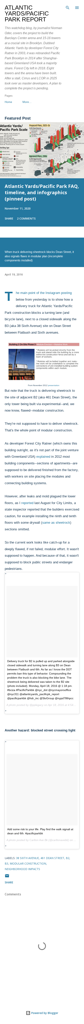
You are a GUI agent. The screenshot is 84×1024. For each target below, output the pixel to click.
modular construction (28, 863)
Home (8, 101)
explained (43, 456)
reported (27, 503)
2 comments (26, 218)
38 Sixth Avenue (27, 858)
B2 (67, 858)
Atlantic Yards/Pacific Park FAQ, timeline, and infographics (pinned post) (42, 192)
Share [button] (9, 218)
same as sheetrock (56, 522)
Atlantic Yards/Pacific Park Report (27, 13)
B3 (6, 863)
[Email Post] (7, 877)
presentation (53, 385)
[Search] (67, 7)
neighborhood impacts (22, 869)
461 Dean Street (52, 858)
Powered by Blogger (44, 1013)
